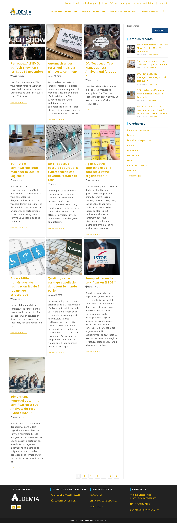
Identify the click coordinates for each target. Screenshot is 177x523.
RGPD (93, 506)
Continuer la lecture (18, 103)
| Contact (161, 3)
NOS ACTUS (96, 494)
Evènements (133, 150)
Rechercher (133, 25)
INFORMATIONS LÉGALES (103, 500)
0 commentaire (153, 55)
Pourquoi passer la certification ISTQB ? (100, 280)
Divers (130, 135)
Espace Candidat (142, 3)
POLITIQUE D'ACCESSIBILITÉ (65, 494)
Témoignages (134, 175)
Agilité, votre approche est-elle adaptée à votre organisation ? (98, 170)
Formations (133, 155)
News (130, 160)
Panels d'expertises (137, 165)
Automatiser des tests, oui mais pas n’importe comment (62, 67)
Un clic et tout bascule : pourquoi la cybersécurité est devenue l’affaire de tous (63, 172)
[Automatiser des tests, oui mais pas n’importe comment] (131, 64)
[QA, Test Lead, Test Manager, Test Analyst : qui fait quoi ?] (131, 78)
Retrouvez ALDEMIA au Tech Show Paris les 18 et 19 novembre (26, 67)
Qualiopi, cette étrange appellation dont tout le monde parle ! (63, 284)
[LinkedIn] (13, 507)
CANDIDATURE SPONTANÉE (144, 510)
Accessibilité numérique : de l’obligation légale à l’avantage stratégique (24, 286)
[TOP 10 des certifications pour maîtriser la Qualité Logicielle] (131, 95)
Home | (69, 3)
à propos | (126, 3)
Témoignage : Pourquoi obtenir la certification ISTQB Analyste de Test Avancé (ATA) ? (24, 404)
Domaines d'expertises (139, 140)
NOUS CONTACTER (140, 504)
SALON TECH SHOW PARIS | (88, 3)
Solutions (132, 170)
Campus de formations (139, 130)
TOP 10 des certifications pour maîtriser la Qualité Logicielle (25, 170)
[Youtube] (19, 507)
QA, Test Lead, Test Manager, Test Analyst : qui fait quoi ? (101, 69)
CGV (100, 506)
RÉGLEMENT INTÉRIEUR (62, 500)
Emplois (131, 145)
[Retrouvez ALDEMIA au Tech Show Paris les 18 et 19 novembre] (131, 49)
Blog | (105, 3)
